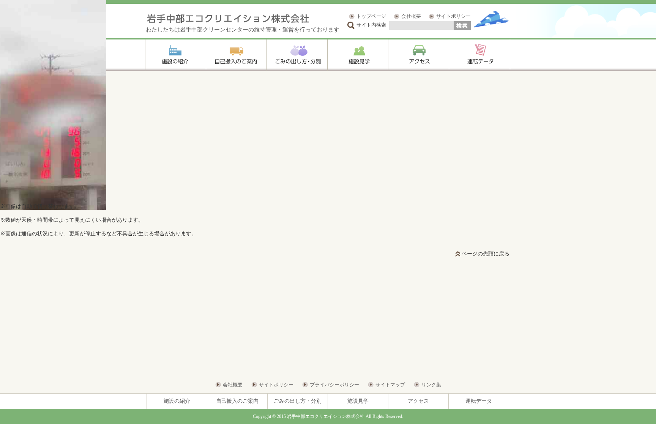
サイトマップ (390, 385)
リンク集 (431, 385)
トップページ (371, 16)
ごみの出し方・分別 (298, 401)
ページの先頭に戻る (485, 254)
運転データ (478, 401)
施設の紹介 (177, 401)
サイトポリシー (453, 16)
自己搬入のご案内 (237, 401)
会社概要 (411, 16)
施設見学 (358, 401)
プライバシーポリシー (334, 385)
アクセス (418, 401)
